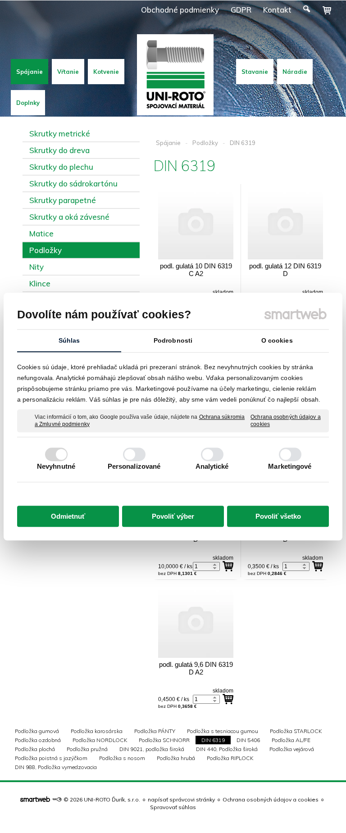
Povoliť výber (173, 516)
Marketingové (289, 466)
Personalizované (134, 466)
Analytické (212, 466)
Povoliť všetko (278, 516)
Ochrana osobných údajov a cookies (285, 420)
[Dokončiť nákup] (327, 10)
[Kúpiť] (228, 566)
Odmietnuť (68, 516)
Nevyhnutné (56, 466)
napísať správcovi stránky (181, 799)
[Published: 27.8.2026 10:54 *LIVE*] (56, 799)
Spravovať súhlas (173, 807)
